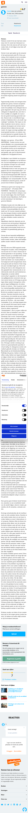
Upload (14, 634)
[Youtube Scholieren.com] (2, 805)
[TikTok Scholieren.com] (20, 805)
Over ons (4, 799)
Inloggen (9, 751)
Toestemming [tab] (5, 379)
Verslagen (4, 790)
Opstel (9, 11)
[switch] (24, 410)
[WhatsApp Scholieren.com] (12, 805)
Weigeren (14, 436)
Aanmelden (17, 751)
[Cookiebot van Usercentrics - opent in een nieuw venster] (20, 376)
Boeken (3, 786)
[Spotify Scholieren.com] (17, 805)
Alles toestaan (14, 426)
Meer (2, 795)
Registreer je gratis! (14, 659)
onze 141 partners (10, 387)
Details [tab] (13, 379)
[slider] (12, 673)
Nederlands (17, 25)
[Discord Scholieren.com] (14, 805)
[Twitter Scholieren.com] (8, 805)
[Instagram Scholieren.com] (5, 805)
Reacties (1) (16, 33)
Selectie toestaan (14, 431)
